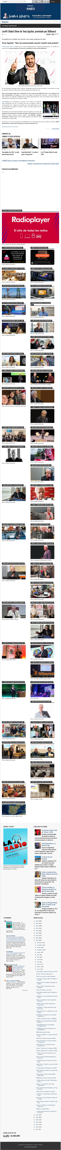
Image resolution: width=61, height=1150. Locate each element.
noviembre (40, 945)
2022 (37, 930)
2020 (37, 935)
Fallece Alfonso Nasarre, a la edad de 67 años (49, 844)
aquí (36, 123)
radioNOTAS (9, 951)
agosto (39, 952)
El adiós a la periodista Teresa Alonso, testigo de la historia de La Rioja (50, 874)
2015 (37, 1119)
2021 (37, 933)
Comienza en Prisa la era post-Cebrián (46, 1038)
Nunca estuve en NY (11, 964)
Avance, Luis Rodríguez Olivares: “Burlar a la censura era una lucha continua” (49, 904)
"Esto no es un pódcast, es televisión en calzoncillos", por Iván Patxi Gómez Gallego (49, 889)
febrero (39, 966)
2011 (37, 1129)
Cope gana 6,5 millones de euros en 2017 (46, 971)
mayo (38, 959)
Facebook (36, 1)
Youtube (39, 1)
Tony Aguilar (5, 101)
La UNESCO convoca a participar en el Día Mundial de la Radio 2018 (18, 161)
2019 (37, 937)
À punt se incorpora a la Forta (43, 990)
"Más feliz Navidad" (11, 981)
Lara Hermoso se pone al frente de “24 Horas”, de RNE (49, 831)
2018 (37, 940)
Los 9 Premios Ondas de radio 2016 (49, 153)
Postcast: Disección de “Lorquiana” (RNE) (46, 1050)
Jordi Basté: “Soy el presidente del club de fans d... (47, 997)
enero (38, 969)
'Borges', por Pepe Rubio (42, 1108)
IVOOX (45, 1)
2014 (37, 1122)
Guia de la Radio (10, 935)
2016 (37, 1117)
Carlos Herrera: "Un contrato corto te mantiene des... (45, 1045)
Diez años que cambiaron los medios (45, 1091)
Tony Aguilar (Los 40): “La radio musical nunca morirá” (10, 153)
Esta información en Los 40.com (10, 126)
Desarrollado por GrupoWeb (30, 1147)
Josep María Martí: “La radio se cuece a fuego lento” (29, 153)
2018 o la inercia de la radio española (45, 976)
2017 (37, 1115)
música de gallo (16, 922)
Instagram (48, 1)
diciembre (39, 942)
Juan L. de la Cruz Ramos (13, 980)
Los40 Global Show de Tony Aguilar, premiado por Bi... (45, 1025)
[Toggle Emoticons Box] (3, 172)
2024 (37, 925)
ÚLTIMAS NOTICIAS (9, 26)
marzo (39, 964)
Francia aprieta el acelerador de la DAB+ (46, 1068)
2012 (37, 1127)
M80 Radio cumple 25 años (43, 1032)
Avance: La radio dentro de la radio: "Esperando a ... (45, 1084)
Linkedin (42, 1)
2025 (37, 923)
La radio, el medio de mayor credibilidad (46, 1018)
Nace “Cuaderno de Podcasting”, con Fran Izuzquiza (47, 1088)
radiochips (9, 921)
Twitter (33, 1)
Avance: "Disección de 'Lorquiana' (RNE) (46, 1048)
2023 (37, 928)
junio (38, 957)
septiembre (40, 949)
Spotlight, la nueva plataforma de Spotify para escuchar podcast (43, 164)
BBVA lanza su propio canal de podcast (46, 1077)
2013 (37, 1124)
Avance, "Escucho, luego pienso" (44, 974)
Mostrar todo (25, 990)
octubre (39, 947)
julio (38, 954)
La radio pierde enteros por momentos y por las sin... (46, 1112)
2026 (37, 921)
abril (38, 962)
